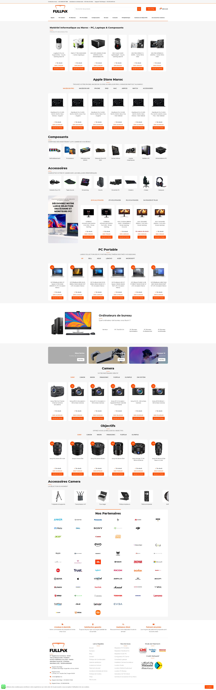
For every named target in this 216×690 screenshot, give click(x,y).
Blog (90, 654)
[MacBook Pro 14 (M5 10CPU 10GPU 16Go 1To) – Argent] (118, 103)
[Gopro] (58, 604)
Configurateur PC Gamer (121, 656)
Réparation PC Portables (121, 648)
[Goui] (158, 545)
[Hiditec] (78, 520)
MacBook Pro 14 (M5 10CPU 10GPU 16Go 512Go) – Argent (77, 114)
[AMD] (158, 604)
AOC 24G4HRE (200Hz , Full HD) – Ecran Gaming (160, 223)
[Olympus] (78, 587)
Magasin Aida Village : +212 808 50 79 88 (62, 680)
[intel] (138, 536)
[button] (59, 68)
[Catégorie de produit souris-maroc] (115, 184)
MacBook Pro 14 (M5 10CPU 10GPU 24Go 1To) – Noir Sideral (57, 114)
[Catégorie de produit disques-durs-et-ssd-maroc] (100, 153)
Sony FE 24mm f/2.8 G (78, 458)
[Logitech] (98, 570)
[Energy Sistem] (58, 562)
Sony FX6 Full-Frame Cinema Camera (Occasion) (57, 402)
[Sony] (98, 528)
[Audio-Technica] (98, 595)
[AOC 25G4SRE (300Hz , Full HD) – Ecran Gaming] (142, 213)
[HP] (118, 520)
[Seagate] (118, 528)
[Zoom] (158, 579)
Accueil (91, 648)
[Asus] (78, 604)
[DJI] (138, 528)
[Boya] (58, 579)
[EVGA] (118, 604)
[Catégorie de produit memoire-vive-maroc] (85, 153)
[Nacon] (118, 562)
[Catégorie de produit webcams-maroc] (55, 184)
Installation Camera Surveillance (123, 662)
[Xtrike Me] (138, 553)
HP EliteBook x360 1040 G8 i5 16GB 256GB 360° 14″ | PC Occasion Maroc (158, 284)
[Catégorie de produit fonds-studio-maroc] (169, 498)
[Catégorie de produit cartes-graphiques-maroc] (131, 153)
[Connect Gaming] (78, 562)
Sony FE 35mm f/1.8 (98, 458)
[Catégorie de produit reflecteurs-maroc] (102, 498)
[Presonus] (78, 545)
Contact (91, 656)
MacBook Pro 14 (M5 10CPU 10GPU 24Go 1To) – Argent (98, 114)
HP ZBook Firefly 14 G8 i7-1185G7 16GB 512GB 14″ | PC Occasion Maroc (138, 284)
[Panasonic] (98, 520)
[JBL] (98, 562)
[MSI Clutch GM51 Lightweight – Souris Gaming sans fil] (98, 43)
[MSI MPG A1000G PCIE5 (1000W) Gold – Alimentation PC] (78, 43)
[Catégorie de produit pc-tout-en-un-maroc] (119, 328)
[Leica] (58, 570)
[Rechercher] (139, 9)
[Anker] (58, 520)
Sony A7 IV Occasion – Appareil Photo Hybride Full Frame (118, 402)
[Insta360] (58, 612)
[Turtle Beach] (158, 587)
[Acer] (58, 536)
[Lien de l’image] (151, 665)
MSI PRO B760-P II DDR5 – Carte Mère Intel (117, 54)
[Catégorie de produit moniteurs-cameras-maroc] (124, 498)
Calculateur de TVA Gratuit (122, 674)
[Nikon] (118, 545)
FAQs (90, 677)
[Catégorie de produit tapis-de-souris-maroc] (85, 184)
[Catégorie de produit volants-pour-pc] (70, 184)
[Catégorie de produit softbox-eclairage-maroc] (58, 498)
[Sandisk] (98, 587)
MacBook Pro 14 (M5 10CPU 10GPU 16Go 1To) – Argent (118, 114)
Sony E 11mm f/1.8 (57, 458)
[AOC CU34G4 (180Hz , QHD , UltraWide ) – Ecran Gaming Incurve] (124, 213)
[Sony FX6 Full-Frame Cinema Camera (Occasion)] (57, 391)
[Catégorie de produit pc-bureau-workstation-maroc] (133, 329)
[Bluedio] (58, 553)
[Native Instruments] (78, 553)
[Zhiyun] (138, 562)
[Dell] (78, 528)
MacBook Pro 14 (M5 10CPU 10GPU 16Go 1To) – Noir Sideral (138, 114)
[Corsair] (58, 545)
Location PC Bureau (120, 671)
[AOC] (118, 536)
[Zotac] (78, 536)
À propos (91, 651)
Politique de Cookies (95, 674)
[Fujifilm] (158, 528)
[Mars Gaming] (138, 587)
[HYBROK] (118, 553)
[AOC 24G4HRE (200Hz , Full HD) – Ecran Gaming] (160, 213)
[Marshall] (118, 587)
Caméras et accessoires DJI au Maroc (125, 677)
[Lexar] (98, 604)
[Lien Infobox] (92, 627)
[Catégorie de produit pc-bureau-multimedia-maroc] (161, 329)
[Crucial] (98, 579)
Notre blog (151, 9)
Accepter (209, 687)
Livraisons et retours (95, 665)
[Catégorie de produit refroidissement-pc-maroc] (55, 152)
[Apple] (78, 579)
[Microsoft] (158, 562)
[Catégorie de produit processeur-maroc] (70, 152)
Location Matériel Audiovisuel (123, 668)
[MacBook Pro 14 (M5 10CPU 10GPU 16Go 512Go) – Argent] (78, 103)
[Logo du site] (60, 9)
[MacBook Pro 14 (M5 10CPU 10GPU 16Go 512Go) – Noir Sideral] (159, 103)
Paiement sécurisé (94, 668)
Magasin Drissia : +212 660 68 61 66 (60, 683)
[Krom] (78, 612)
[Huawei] (138, 520)
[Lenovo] (158, 595)
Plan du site (92, 679)
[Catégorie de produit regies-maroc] (80, 498)
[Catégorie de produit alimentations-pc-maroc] (161, 152)
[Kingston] (58, 587)
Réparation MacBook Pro (121, 651)
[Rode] (158, 520)
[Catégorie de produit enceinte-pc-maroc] (131, 184)
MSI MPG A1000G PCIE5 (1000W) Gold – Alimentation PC (78, 54)
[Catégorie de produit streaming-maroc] (100, 184)
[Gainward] (158, 553)
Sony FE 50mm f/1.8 (158, 458)
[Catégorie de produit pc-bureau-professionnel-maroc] (147, 329)
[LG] (138, 604)
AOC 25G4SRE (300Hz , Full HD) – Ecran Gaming (142, 223)
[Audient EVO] (98, 545)
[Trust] (78, 570)
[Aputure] (158, 536)
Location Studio (119, 665)
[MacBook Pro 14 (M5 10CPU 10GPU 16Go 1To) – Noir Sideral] (138, 103)
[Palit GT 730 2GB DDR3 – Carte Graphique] (58, 43)
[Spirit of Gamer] (138, 579)
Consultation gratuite (120, 659)
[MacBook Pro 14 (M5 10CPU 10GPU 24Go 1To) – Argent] (98, 103)
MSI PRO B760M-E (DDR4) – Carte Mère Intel (137, 54)
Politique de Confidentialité (97, 659)
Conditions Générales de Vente (98, 671)
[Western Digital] (138, 545)
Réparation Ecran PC (120, 654)
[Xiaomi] (98, 612)
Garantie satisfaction (95, 662)
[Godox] (138, 570)
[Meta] (58, 528)
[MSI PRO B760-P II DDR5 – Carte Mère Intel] (118, 43)
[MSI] (58, 595)
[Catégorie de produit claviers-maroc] (146, 184)
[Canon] (98, 536)
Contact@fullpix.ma (57, 676)
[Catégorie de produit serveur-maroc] (105, 328)
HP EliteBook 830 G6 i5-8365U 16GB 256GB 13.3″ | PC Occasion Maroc (77, 284)
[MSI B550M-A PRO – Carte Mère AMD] (157, 43)
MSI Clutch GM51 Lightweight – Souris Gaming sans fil (98, 54)
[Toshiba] (118, 595)
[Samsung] (138, 595)
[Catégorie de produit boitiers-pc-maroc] (146, 152)
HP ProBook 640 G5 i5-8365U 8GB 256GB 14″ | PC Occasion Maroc (97, 284)
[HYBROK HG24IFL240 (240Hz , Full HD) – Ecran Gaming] (88, 213)
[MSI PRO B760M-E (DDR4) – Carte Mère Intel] (137, 43)
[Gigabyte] (98, 553)
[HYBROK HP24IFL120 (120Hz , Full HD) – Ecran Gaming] (106, 213)
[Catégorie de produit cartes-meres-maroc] (115, 152)
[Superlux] (158, 570)
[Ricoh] (118, 570)
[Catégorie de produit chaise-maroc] (161, 184)
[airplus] (118, 579)
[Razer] (78, 595)
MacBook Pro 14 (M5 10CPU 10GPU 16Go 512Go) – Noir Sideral (158, 114)
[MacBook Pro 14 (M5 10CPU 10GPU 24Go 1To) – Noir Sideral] (57, 103)
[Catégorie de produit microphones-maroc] (146, 498)
